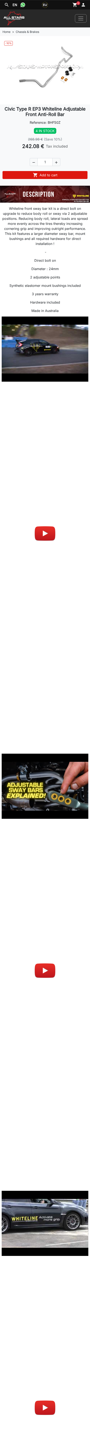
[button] (34, 162)
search (6, 4)
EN (15, 5)
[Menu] (81, 18)
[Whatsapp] (23, 5)
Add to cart (45, 175)
